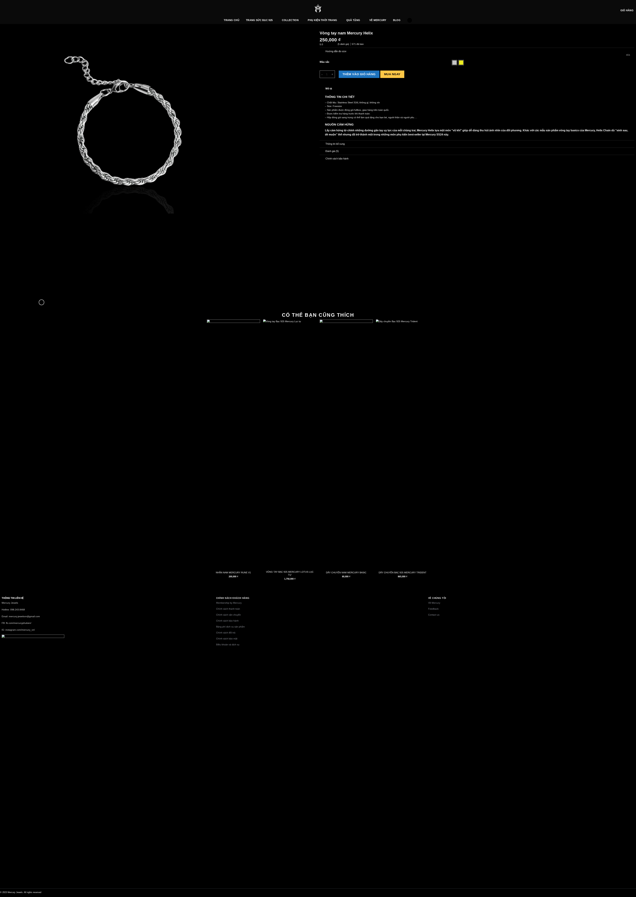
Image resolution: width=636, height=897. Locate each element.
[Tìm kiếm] (409, 20)
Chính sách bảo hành (227, 620)
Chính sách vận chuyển (228, 614)
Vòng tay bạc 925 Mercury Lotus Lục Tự (290, 573)
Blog (396, 20)
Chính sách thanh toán (228, 608)
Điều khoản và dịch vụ (227, 644)
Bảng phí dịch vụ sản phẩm (230, 626)
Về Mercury (377, 20)
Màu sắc (324, 62)
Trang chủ (231, 20)
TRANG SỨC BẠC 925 (259, 20)
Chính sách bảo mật (226, 638)
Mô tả (328, 88)
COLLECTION (290, 20)
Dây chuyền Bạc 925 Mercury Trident (402, 572)
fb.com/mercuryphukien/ (18, 623)
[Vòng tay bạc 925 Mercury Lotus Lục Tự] (289, 444)
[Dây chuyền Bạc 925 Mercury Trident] (402, 444)
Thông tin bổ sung (335, 143)
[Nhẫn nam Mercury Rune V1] (233, 444)
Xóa (628, 55)
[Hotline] (630, 868)
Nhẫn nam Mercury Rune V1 (233, 572)
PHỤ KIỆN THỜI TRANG (322, 20)
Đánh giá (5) (332, 151)
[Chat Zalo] (630, 876)
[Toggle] (322, 52)
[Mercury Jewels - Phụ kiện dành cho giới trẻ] (318, 8)
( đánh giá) (344, 44)
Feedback (433, 608)
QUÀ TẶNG (353, 20)
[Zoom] (41, 302)
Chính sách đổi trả (225, 632)
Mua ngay (392, 74)
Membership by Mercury (229, 602)
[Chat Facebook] (630, 884)
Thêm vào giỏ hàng (359, 74)
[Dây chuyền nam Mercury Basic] (346, 444)
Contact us (433, 614)
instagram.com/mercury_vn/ (20, 629)
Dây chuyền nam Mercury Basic (346, 572)
